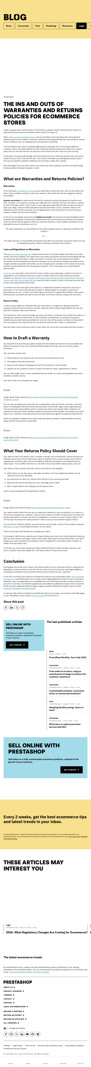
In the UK (7, 273)
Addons (28, 1063)
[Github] (32, 1034)
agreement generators (12, 588)
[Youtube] (27, 1034)
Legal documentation (15, 1006)
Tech (37, 25)
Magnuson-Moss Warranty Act (19, 254)
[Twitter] (17, 607)
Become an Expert (13, 1015)
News (9, 25)
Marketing (51, 25)
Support (8, 1003)
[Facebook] (6, 607)
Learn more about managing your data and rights (29, 972)
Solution (10, 1063)
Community (63, 1063)
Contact (8, 999)
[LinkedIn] (11, 607)
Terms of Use (30, 1045)
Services (45, 1063)
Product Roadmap (13, 991)
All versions (10, 1023)
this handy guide (38, 595)
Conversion (23, 25)
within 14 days (13, 527)
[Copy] (22, 607)
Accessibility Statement (74, 1045)
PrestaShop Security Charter (15, 1048)
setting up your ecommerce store (22, 137)
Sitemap (7, 1045)
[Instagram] (11, 1034)
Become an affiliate (14, 1019)
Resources (80, 1063)
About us (8, 987)
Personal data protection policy (50, 1045)
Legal (81, 25)
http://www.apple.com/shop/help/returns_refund (51, 508)
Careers (8, 995)
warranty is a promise (28, 191)
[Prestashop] (14, 6)
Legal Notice (18, 1045)
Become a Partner (13, 1011)
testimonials (30, 588)
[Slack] (38, 1034)
